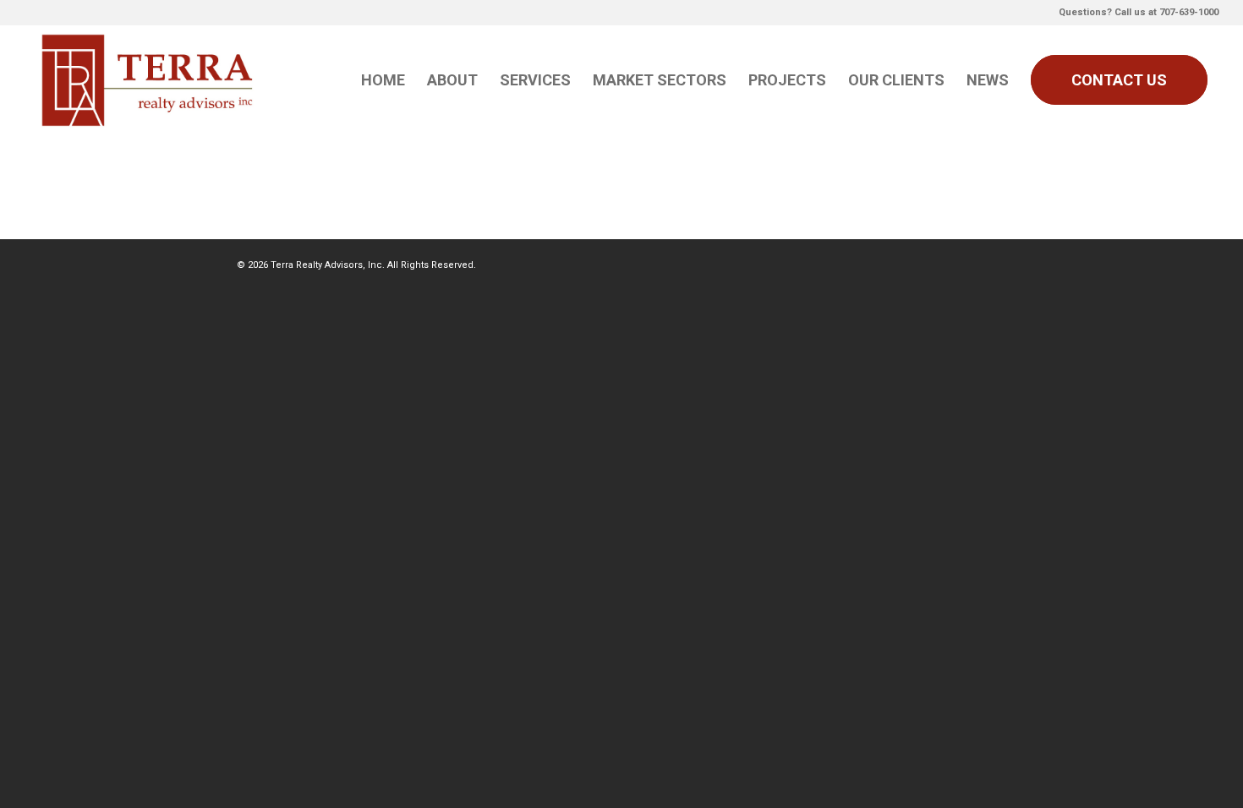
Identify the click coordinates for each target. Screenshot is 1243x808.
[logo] (148, 80)
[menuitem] (383, 80)
